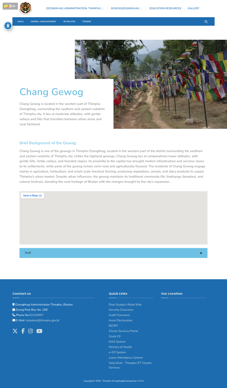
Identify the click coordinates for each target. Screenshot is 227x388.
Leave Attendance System (126, 358)
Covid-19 (115, 336)
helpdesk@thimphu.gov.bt (42, 320)
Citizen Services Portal (123, 331)
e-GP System (117, 352)
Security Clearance (121, 310)
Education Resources (165, 8)
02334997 (36, 315)
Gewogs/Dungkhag (125, 8)
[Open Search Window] (206, 21)
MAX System (117, 342)
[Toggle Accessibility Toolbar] (8, 25)
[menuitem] (76, 8)
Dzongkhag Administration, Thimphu (73, 8)
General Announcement (43, 21)
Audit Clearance (119, 315)
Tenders (86, 21)
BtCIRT (113, 326)
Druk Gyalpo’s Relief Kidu (125, 305)
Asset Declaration (120, 320)
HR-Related (69, 21)
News (21, 21)
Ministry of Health (120, 347)
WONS (140, 380)
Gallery (193, 8)
